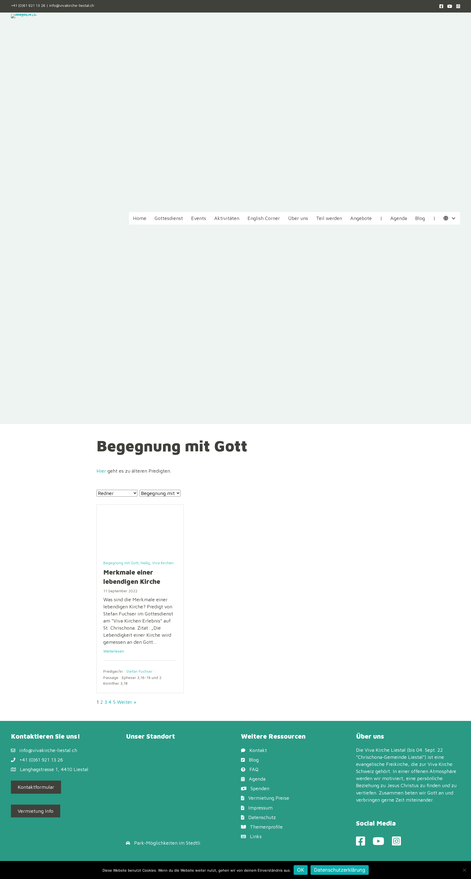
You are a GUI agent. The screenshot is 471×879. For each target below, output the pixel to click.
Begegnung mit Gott (120, 562)
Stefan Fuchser (139, 671)
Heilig (145, 562)
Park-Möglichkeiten (155, 843)
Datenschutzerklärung (339, 870)
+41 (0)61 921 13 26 (28, 5)
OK (300, 870)
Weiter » (126, 702)
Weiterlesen (113, 651)
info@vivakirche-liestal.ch (71, 5)
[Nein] (464, 870)
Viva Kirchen (163, 562)
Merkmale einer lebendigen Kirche (131, 576)
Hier (101, 471)
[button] (453, 218)
